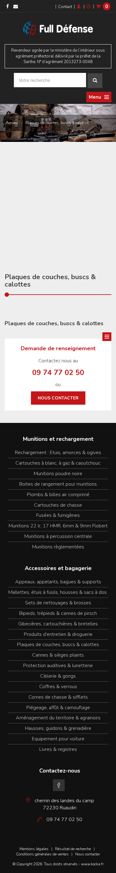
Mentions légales (34, 848)
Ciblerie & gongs (58, 676)
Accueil (12, 122)
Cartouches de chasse (58, 505)
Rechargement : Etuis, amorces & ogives (58, 452)
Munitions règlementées (58, 546)
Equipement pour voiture (58, 738)
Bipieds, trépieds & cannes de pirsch (58, 613)
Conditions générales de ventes (42, 854)
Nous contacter (58, 398)
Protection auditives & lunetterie (58, 665)
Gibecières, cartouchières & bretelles (58, 623)
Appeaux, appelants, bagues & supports (58, 581)
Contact (65, 7)
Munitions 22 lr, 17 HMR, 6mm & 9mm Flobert (58, 525)
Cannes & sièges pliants (58, 655)
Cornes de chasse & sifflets (58, 697)
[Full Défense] (58, 28)
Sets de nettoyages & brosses (58, 602)
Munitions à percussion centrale (58, 536)
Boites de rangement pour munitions (58, 484)
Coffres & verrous (58, 686)
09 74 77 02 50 (58, 372)
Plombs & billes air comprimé (58, 494)
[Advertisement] (58, 203)
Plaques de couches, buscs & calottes (57, 122)
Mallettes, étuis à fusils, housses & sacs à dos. (58, 592)
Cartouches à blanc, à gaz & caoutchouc (58, 463)
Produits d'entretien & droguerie (58, 634)
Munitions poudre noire (58, 473)
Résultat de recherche (73, 848)
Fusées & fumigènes (58, 515)
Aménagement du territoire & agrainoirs (58, 717)
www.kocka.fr (92, 864)
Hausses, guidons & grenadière (58, 728)
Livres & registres (58, 749)
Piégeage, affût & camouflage (58, 707)
